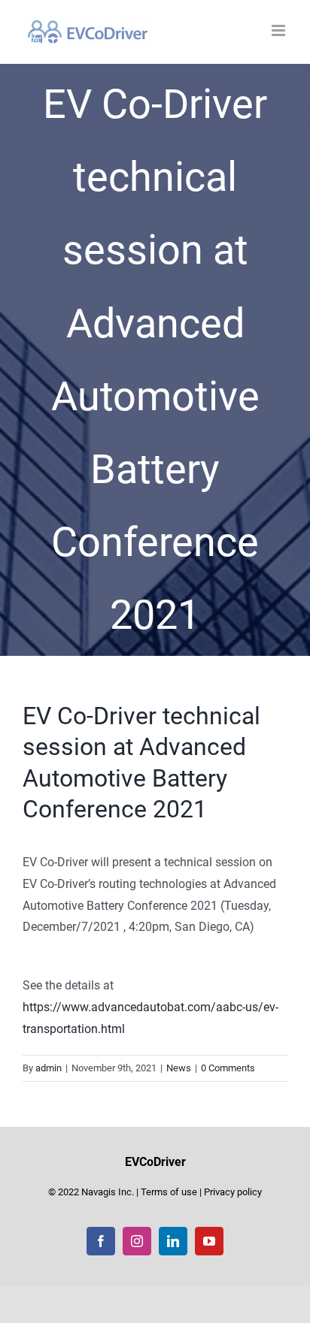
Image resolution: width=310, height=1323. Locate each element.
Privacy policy (233, 1192)
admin (48, 1068)
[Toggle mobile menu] (279, 30)
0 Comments (228, 1068)
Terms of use (169, 1192)
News (178, 1068)
